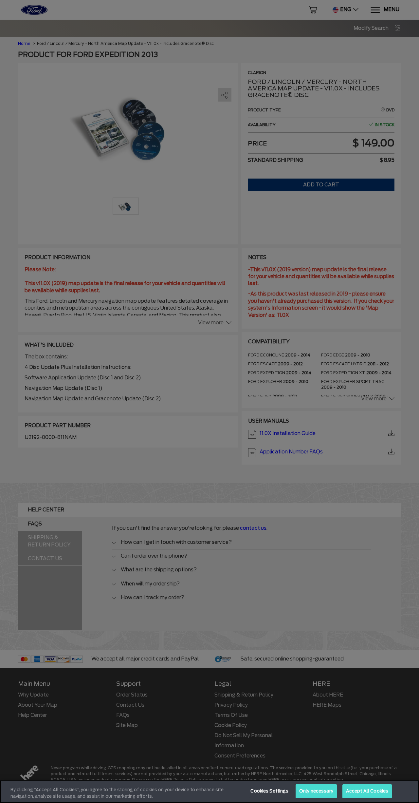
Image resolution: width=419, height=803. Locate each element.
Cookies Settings (269, 791)
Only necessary (316, 791)
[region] (209, 791)
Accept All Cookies (367, 791)
